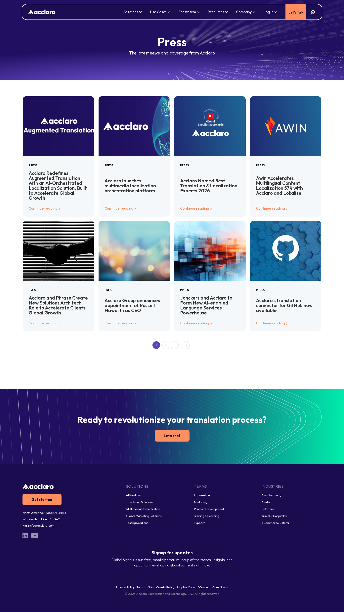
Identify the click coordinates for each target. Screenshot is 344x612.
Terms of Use (145, 587)
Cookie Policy (165, 587)
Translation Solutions (139, 502)
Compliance (220, 587)
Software (268, 509)
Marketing (200, 502)
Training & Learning (206, 516)
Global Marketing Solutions (144, 516)
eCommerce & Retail (275, 523)
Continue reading (43, 208)
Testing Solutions (137, 523)
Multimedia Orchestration (143, 509)
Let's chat (172, 435)
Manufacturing (271, 495)
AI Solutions (133, 495)
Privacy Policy (125, 587)
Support (199, 523)
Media (266, 502)
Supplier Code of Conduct (193, 587)
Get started (42, 499)
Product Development (209, 509)
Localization (202, 495)
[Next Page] (186, 345)
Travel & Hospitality (274, 516)
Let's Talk (295, 12)
